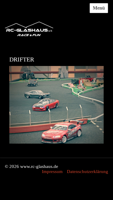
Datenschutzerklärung (87, 171)
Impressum (52, 171)
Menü (99, 7)
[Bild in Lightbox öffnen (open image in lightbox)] (56, 108)
